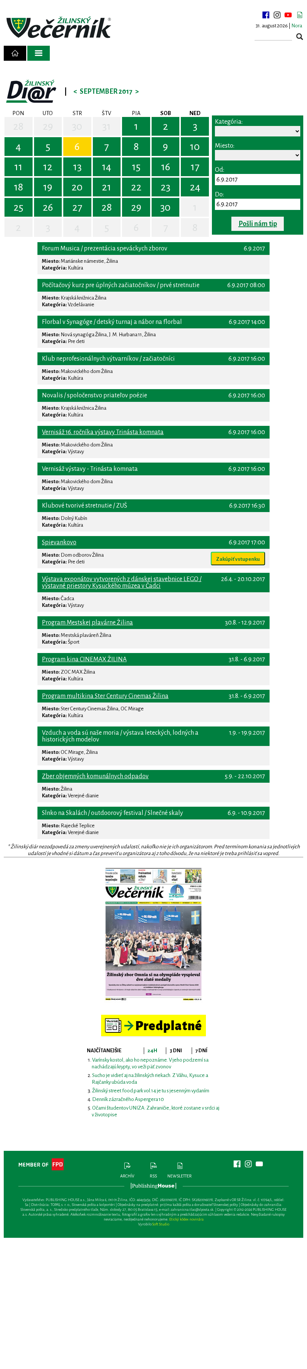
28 (18, 126)
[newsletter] (299, 15)
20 (77, 187)
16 (165, 166)
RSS (153, 1176)
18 (18, 187)
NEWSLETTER (179, 1176)
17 (195, 166)
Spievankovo (59, 542)
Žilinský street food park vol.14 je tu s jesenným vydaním (150, 1090)
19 (47, 187)
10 (195, 146)
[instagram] (277, 15)
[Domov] (15, 53)
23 (165, 187)
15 (136, 166)
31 (106, 126)
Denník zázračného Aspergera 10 (128, 1099)
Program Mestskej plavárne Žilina (87, 622)
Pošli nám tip (257, 224)
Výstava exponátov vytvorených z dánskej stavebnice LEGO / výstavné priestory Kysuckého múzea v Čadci (121, 582)
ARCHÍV (127, 1176)
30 (77, 126)
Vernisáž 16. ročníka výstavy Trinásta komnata (103, 432)
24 (195, 187)
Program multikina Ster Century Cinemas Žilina (105, 696)
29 (48, 126)
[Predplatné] (153, 1018)
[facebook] (266, 15)
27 (77, 207)
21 (106, 187)
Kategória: (229, 121)
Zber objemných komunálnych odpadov (95, 776)
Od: (219, 169)
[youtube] (288, 15)
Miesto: (224, 145)
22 (136, 187)
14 (106, 166)
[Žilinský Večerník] (60, 28)
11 (18, 166)
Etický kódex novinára (186, 1219)
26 (48, 207)
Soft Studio (160, 1224)
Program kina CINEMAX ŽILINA (84, 659)
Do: (219, 194)
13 (77, 166)
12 (47, 166)
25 (18, 207)
